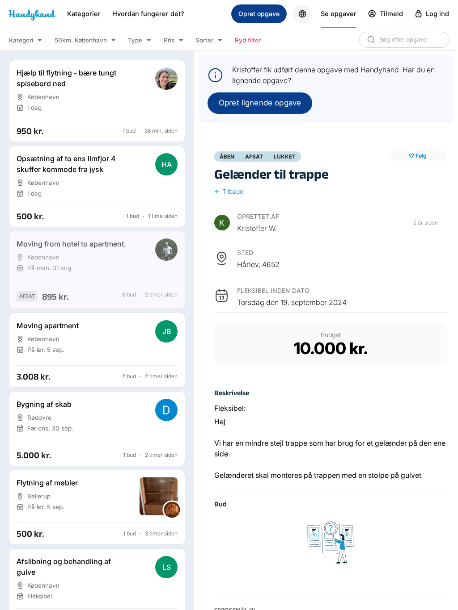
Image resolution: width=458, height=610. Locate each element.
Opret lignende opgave (260, 102)
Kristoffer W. (256, 228)
